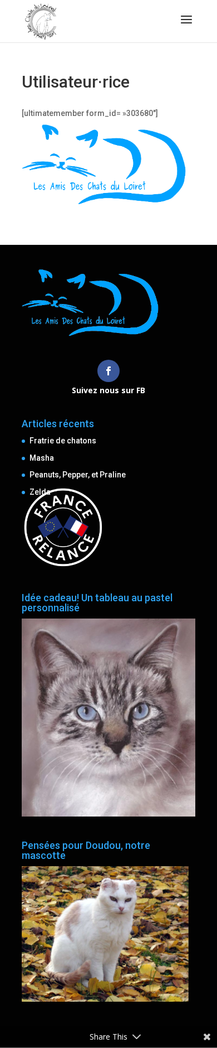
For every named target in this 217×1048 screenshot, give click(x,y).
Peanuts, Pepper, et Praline (77, 474)
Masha (41, 457)
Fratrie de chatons (62, 440)
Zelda (40, 491)
